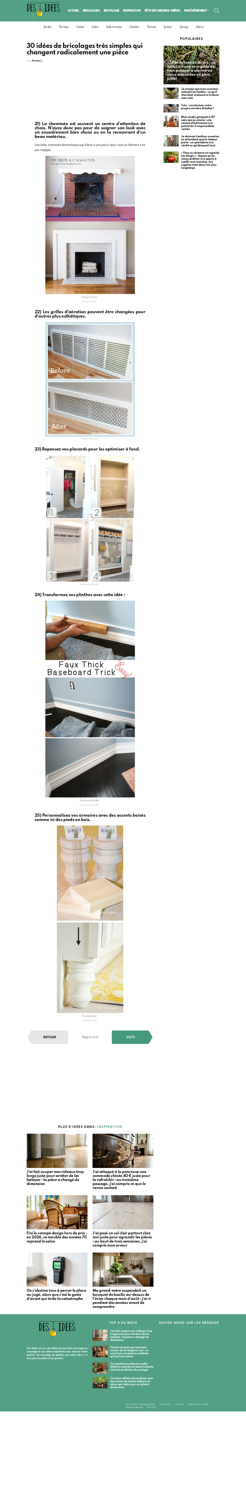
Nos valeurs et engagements (140, 1404)
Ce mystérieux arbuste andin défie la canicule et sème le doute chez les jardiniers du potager (131, 1366)
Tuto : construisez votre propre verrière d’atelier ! (197, 107)
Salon (95, 27)
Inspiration (132, 10)
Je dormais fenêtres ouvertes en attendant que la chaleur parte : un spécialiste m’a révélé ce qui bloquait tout (200, 141)
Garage (183, 27)
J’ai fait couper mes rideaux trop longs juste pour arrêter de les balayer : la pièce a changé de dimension (131, 1336)
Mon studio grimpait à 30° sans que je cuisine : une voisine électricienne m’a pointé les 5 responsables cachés (198, 123)
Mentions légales (134, 1407)
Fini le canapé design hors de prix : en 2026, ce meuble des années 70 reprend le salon (57, 1237)
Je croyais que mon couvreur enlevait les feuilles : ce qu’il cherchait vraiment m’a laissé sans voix (200, 93)
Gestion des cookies (197, 1404)
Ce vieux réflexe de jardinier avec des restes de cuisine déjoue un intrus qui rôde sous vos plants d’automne (131, 1383)
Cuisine (80, 27)
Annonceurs (165, 1404)
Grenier (167, 27)
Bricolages (91, 10)
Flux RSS (151, 1407)
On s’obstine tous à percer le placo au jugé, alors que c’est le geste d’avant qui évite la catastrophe (56, 1295)
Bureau (151, 27)
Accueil (73, 10)
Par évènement (195, 10)
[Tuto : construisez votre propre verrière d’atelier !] (171, 108)
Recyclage (111, 10)
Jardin (47, 27)
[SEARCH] (216, 11)
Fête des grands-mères (162, 10)
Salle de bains (114, 27)
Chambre (134, 27)
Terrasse (63, 27)
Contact (179, 1404)
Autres (199, 27)
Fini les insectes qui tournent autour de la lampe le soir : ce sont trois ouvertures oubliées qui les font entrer (129, 1352)
